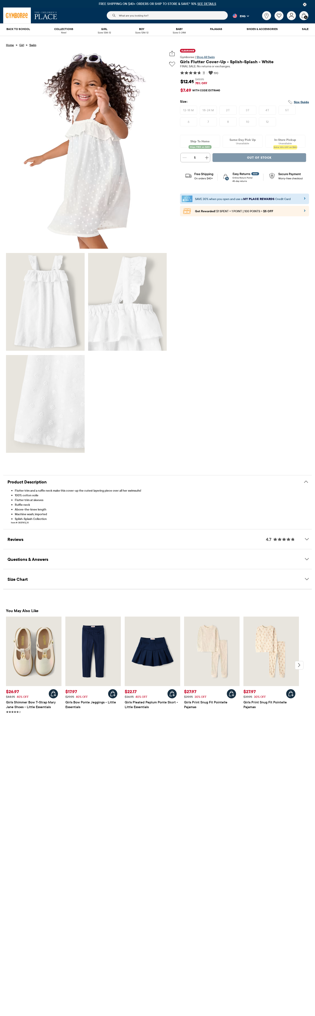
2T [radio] (228, 110)
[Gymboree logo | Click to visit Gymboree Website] (17, 15)
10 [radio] (247, 122)
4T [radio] (267, 110)
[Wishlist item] (280, 19)
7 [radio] (208, 122)
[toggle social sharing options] (172, 53)
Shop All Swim (205, 57)
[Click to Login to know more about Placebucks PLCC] (304, 212)
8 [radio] (228, 122)
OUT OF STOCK (259, 158)
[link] (266, 15)
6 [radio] (188, 122)
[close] (304, 4)
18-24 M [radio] (208, 110)
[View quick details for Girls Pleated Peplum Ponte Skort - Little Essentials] (172, 693)
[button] (238, 15)
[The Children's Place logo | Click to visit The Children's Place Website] (46, 15)
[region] (157, 4)
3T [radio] (247, 110)
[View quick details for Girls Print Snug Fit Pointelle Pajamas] (231, 693)
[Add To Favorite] (172, 64)
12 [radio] (267, 122)
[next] (299, 665)
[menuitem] (18, 29)
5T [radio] (287, 110)
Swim (32, 45)
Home (10, 45)
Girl (21, 45)
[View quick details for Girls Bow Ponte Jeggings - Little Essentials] (112, 693)
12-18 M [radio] (188, 110)
